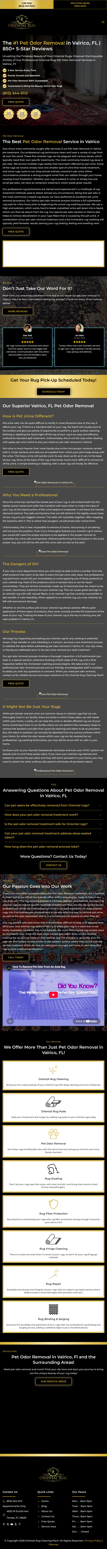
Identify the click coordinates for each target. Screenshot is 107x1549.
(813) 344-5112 (15, 93)
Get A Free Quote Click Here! (80, 4)
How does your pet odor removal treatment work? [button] (41, 814)
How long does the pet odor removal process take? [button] (42, 846)
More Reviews (18, 311)
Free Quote (16, 102)
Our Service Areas (53, 1381)
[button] (103, 22)
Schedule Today (53, 391)
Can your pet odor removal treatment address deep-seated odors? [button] (48, 835)
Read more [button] (79, 361)
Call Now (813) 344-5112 (27, 4)
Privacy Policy (93, 1540)
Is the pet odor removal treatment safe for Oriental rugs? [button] (46, 824)
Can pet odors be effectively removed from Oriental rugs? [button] (47, 805)
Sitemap (53, 1544)
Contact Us (53, 865)
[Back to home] (22, 22)
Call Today (15, 957)
